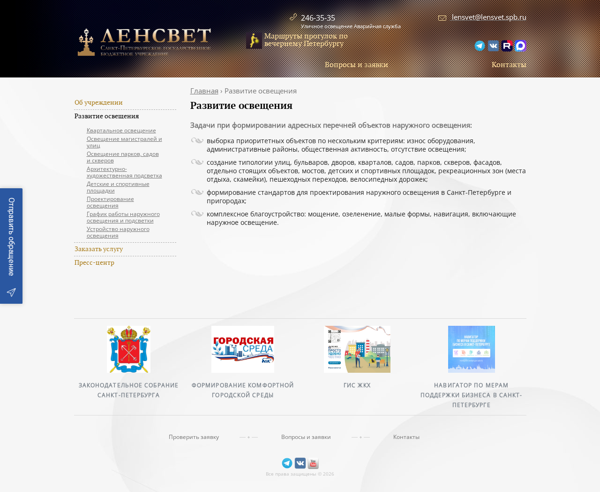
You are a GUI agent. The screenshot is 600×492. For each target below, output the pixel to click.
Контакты (509, 65)
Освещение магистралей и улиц (124, 142)
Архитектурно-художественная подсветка (124, 172)
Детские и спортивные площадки (118, 187)
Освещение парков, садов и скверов (123, 157)
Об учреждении (99, 103)
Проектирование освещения (110, 202)
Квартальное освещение (121, 130)
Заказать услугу (99, 249)
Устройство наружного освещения (118, 232)
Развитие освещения (107, 116)
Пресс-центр (94, 263)
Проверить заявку (194, 437)
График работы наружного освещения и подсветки (123, 217)
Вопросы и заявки (356, 65)
